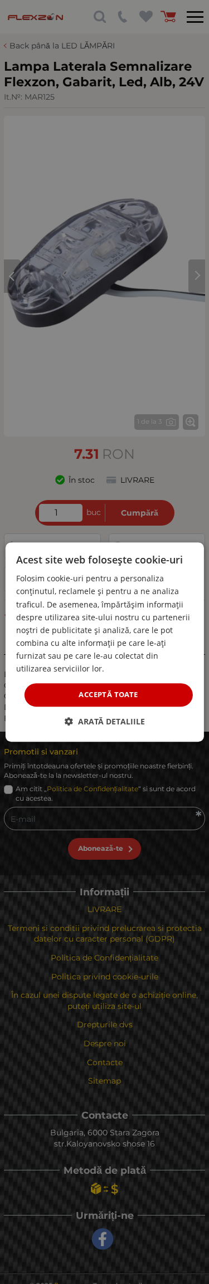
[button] (105, 721)
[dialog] (104, 642)
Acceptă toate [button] (108, 694)
